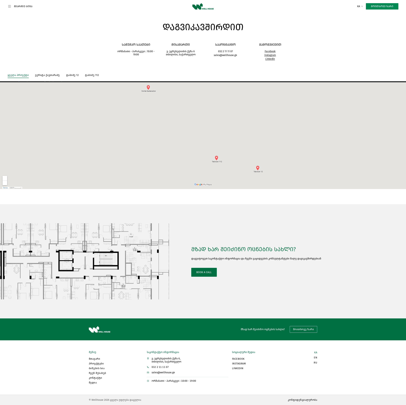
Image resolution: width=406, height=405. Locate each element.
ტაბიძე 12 (72, 75)
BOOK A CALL (204, 272)
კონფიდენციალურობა (302, 399)
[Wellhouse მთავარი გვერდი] (203, 6)
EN (315, 357)
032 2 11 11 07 (225, 51)
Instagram (270, 55)
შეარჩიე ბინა (23, 6)
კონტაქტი (95, 377)
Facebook (270, 51)
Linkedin (270, 58)
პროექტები (96, 363)
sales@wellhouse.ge (225, 55)
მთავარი (94, 358)
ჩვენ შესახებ (97, 373)
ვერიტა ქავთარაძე (47, 75)
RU (315, 362)
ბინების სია (97, 368)
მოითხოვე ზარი (382, 6)
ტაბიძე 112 (92, 75)
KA (315, 352)
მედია (93, 382)
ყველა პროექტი (18, 75)
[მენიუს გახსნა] (9, 6)
